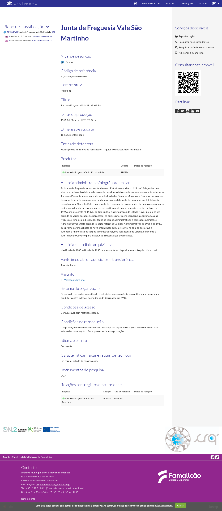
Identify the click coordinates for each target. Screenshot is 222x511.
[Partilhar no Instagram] (187, 110)
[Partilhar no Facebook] (177, 110)
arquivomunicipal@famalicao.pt (53, 484)
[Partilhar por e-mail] (197, 110)
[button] (160, 3)
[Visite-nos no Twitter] (217, 457)
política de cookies (164, 505)
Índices (169, 3)
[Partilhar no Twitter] (182, 110)
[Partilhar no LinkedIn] (192, 110)
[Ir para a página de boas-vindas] (135, 3)
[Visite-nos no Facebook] (213, 457)
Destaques (186, 3)
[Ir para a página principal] (20, 3)
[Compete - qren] (35, 429)
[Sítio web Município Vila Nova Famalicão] (179, 476)
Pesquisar (148, 3)
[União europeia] (51, 429)
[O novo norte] (15, 429)
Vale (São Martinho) (74, 279)
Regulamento (28, 498)
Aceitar (180, 505)
